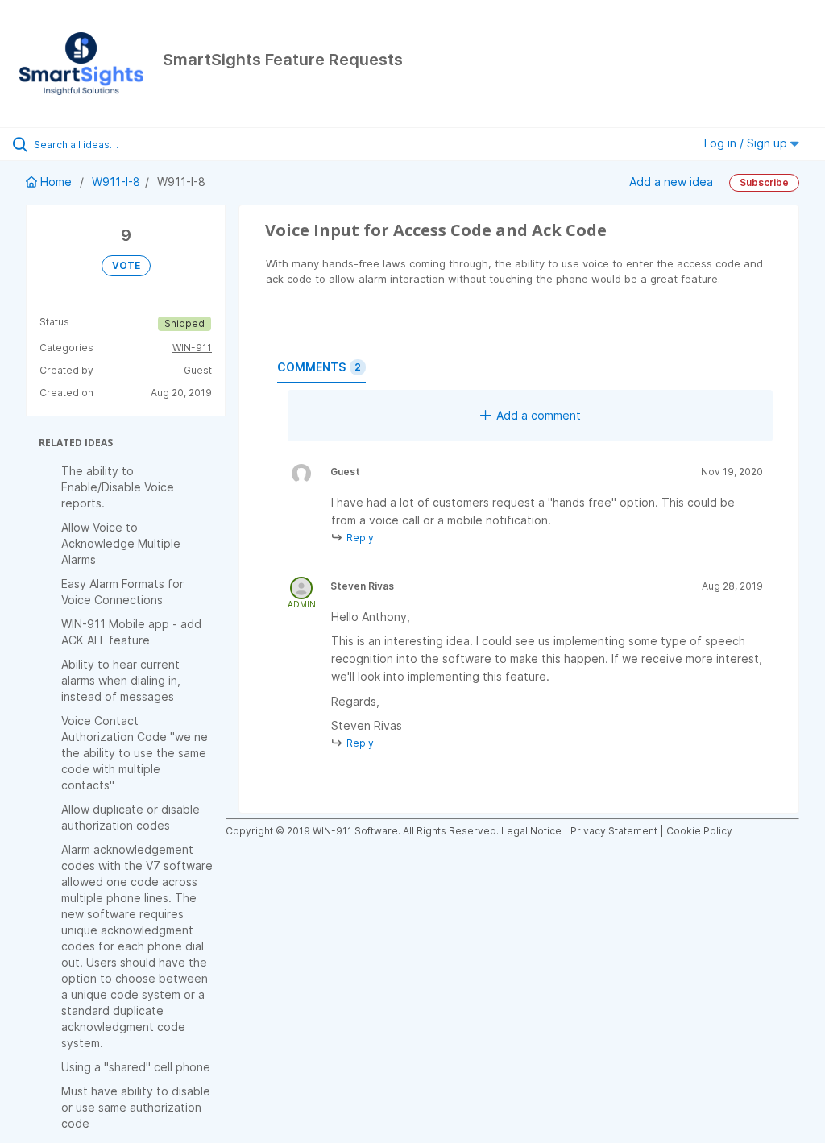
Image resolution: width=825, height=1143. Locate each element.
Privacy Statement (613, 831)
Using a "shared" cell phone (135, 1067)
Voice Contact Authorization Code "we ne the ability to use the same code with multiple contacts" (134, 753)
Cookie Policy (699, 831)
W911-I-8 (116, 181)
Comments (319, 367)
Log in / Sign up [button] (747, 143)
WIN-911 (192, 348)
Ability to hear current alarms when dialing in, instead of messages (120, 680)
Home (56, 181)
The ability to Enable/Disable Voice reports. (117, 487)
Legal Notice (531, 831)
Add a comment (538, 415)
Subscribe (764, 182)
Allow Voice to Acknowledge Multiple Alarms (120, 543)
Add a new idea (671, 181)
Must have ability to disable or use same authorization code (135, 1107)
